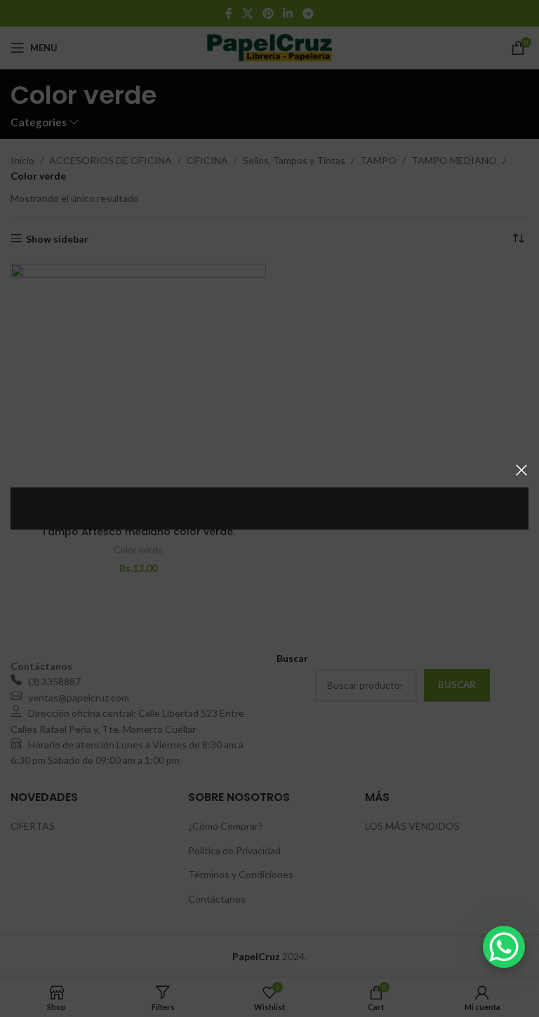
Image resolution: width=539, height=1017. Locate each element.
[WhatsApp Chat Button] (504, 947)
